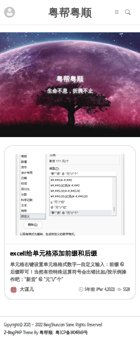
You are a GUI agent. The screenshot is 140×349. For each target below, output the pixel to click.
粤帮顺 (46, 333)
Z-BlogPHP (13, 333)
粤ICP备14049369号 (71, 333)
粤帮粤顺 (70, 12)
